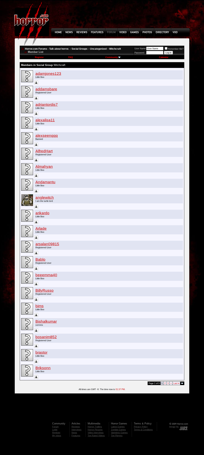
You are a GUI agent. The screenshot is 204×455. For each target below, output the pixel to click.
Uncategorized (98, 48)
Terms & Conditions (143, 429)
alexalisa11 (45, 120)
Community (111, 57)
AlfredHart (44, 151)
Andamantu (45, 182)
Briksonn (43, 368)
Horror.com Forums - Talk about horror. (47, 48)
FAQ (70, 57)
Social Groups (79, 48)
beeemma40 (46, 275)
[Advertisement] (121, 17)
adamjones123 (48, 73)
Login (54, 429)
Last (176, 383)
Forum (55, 426)
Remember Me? (175, 49)
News (74, 432)
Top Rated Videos (96, 435)
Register (39, 57)
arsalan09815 (47, 244)
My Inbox (56, 435)
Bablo (40, 259)
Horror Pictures (95, 429)
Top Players (117, 435)
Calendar (163, 57)
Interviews (76, 429)
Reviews (76, 426)
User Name (140, 48)
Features (76, 435)
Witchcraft (115, 48)
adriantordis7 (46, 104)
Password (139, 52)
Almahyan (44, 166)
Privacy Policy (141, 426)
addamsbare (46, 89)
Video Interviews (96, 432)
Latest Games (118, 426)
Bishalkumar (46, 321)
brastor (41, 352)
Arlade (41, 228)
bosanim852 (46, 337)
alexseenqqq (46, 135)
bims (39, 306)
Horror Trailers (95, 426)
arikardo (42, 213)
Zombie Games (118, 429)
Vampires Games (119, 432)
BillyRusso (44, 290)
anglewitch (44, 197)
